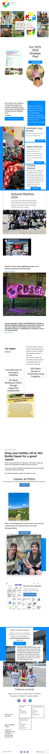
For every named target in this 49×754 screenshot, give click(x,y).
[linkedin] (28, 752)
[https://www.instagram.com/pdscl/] (24, 700)
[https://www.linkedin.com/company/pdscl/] (30, 700)
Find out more (9, 271)
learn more (39, 162)
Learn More (40, 140)
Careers (24, 485)
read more (19, 643)
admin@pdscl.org (42, 752)
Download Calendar (29, 594)
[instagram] (24, 752)
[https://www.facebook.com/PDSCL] (18, 700)
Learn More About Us (14, 118)
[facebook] (21, 752)
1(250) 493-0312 (8, 751)
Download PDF (35, 62)
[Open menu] (4, 4)
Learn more (35, 188)
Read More (8, 332)
